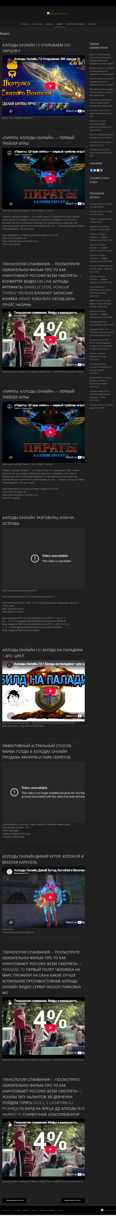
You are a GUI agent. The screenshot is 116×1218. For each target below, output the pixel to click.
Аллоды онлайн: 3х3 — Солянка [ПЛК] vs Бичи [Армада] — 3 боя (99, 394)
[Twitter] (94, 170)
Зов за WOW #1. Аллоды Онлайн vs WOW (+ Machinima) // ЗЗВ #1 (100, 380)
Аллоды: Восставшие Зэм (100, 105)
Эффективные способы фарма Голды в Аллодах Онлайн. (100, 303)
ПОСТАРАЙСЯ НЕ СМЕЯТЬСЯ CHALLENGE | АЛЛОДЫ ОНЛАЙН (100, 290)
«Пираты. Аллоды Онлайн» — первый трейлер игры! (98, 237)
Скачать (91, 24)
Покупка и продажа (75, 24)
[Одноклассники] (98, 170)
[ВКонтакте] (91, 170)
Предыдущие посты (15, 1200)
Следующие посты (72, 1200)
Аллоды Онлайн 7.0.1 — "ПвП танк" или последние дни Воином (101, 332)
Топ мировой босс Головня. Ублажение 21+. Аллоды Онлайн (101, 367)
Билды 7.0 (25, 24)
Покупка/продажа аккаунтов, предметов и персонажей (101, 60)
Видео (60, 24)
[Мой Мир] (101, 170)
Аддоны (50, 24)
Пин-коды (38, 24)
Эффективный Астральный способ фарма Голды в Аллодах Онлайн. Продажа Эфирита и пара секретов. (36, 751)
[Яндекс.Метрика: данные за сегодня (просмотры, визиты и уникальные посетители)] (108, 1210)
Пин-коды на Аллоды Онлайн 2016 (100, 113)
